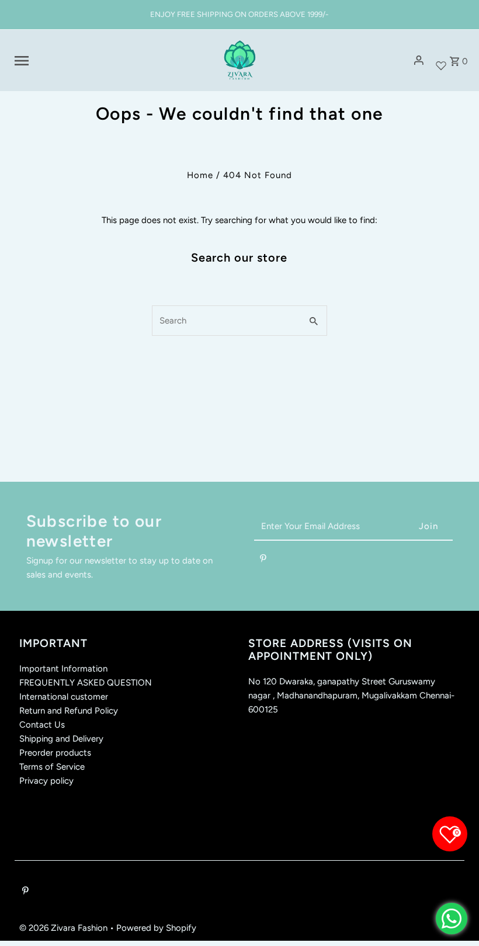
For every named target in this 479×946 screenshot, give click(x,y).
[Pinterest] (263, 561)
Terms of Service (52, 766)
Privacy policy (46, 780)
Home (200, 175)
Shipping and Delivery (61, 738)
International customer (63, 696)
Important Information (63, 668)
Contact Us (42, 724)
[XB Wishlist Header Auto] (441, 60)
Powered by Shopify (156, 928)
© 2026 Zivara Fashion (64, 928)
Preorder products (55, 752)
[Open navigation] (110, 60)
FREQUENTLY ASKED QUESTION (85, 682)
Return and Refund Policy (68, 710)
